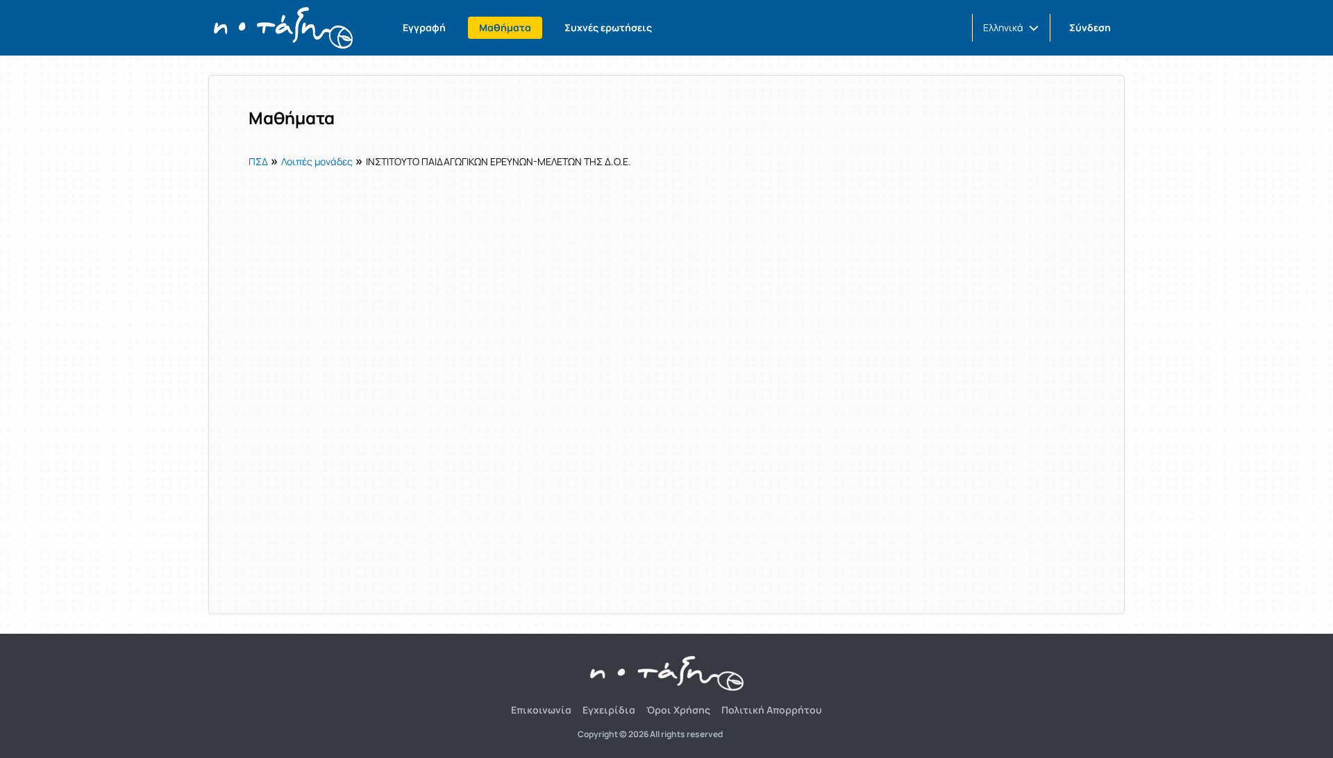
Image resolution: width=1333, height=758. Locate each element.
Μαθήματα (505, 27)
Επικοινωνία (541, 709)
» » (440, 160)
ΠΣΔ (258, 161)
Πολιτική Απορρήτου (771, 709)
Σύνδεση (1090, 27)
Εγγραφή (424, 27)
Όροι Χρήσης (678, 709)
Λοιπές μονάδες (317, 161)
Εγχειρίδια (608, 709)
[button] (1011, 27)
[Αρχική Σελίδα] (283, 28)
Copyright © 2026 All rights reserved (650, 734)
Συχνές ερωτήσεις (608, 27)
